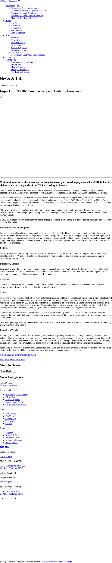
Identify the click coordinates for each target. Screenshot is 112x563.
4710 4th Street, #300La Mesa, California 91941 (11, 492)
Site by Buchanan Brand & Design (57, 562)
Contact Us (10, 57)
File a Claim (16, 65)
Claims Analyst (17, 52)
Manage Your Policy (20, 69)
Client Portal (10, 60)
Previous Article (7, 359)
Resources (9, 35)
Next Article (19, 359)
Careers (8, 423)
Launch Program (18, 33)
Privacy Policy (17, 45)
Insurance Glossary (19, 50)
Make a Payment (18, 67)
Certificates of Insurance (21, 72)
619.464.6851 (6, 456)
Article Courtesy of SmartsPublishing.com (18, 355)
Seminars (15, 38)
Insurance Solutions (13, 6)
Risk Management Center (22, 62)
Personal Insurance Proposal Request (27, 15)
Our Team (15, 25)
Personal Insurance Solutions (23, 13)
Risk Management (19, 47)
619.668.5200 (6, 482)
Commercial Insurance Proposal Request (28, 11)
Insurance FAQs (18, 42)
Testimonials (16, 30)
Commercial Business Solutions (24, 8)
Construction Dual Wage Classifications (28, 55)
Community (16, 28)
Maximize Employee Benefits (23, 18)
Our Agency (16, 23)
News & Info (16, 40)
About (8, 20)
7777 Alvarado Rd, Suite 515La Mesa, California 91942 (12, 467)
